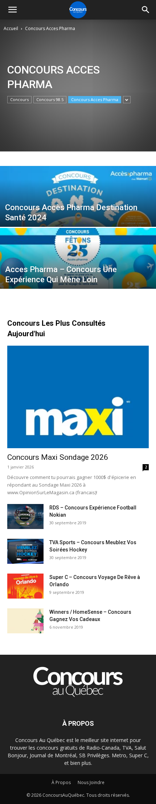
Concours (19, 99)
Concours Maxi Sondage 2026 (57, 457)
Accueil (11, 28)
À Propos (61, 782)
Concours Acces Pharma (94, 99)
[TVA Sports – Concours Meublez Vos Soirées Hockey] (25, 551)
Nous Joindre (91, 782)
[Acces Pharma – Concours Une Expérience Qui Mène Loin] (78, 276)
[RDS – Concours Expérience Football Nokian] (25, 516)
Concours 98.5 (49, 99)
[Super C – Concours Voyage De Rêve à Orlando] (25, 586)
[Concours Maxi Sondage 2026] (78, 397)
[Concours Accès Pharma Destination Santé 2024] (78, 214)
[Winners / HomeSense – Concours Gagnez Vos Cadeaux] (25, 620)
